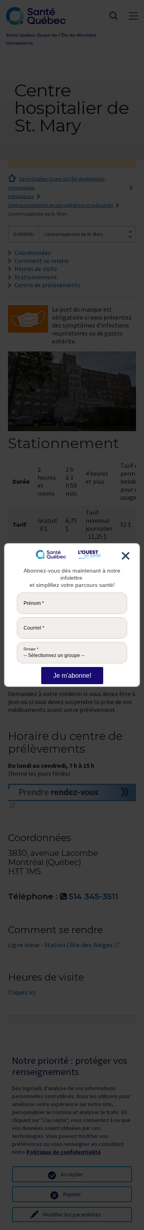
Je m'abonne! (72, 675)
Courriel (34, 628)
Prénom (34, 603)
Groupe (31, 649)
